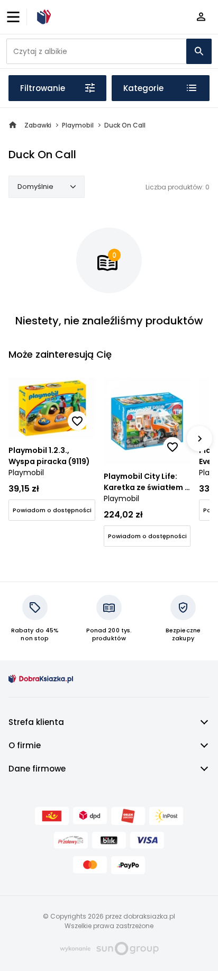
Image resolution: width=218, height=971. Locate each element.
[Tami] (42, 17)
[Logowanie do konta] (201, 17)
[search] (199, 51)
